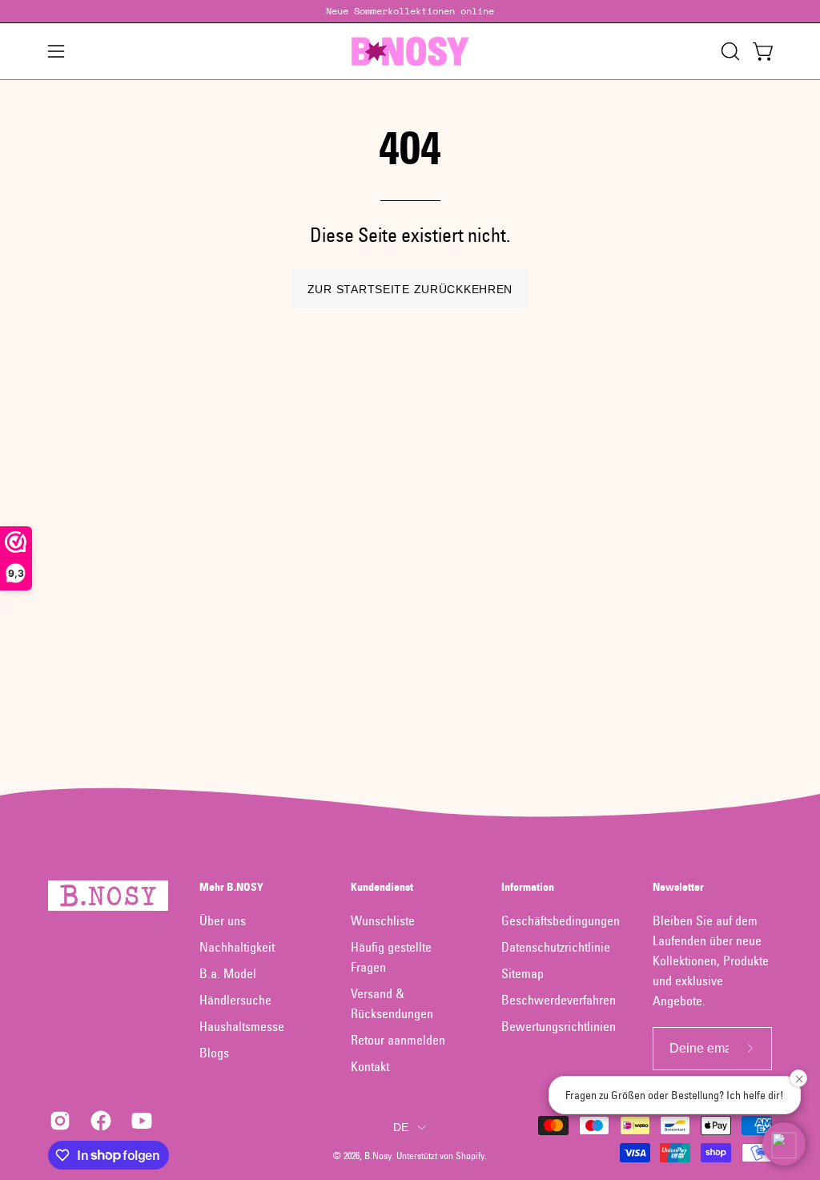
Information (527, 887)
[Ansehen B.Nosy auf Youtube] (140, 1121)
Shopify (470, 1156)
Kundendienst (382, 887)
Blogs (214, 1053)
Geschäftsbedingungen (560, 920)
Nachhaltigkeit (237, 947)
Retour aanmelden (398, 1040)
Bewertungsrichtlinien (558, 1026)
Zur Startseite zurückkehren (410, 289)
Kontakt (370, 1066)
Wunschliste (383, 920)
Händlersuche (235, 1000)
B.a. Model (227, 973)
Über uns (222, 920)
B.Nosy (378, 1156)
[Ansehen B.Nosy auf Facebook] (99, 1121)
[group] (410, 11)
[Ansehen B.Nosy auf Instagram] (58, 1121)
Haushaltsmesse (241, 1026)
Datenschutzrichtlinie (555, 947)
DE (401, 1127)
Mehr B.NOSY (231, 887)
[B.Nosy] (410, 51)
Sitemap (522, 973)
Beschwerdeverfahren (558, 1000)
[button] (729, 51)
